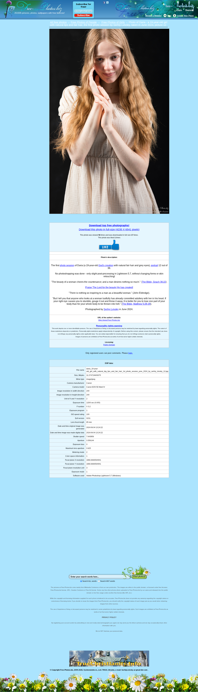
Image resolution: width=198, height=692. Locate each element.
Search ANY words (107, 581)
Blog (169, 16)
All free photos (58, 22)
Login (179, 10)
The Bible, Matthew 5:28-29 (136, 304)
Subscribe (83, 15)
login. (130, 353)
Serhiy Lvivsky (111, 309)
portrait (154, 265)
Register (189, 10)
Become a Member (153, 16)
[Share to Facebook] (104, 2)
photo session (67, 265)
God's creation (105, 265)
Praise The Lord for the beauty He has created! (109, 287)
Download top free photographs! (109, 225)
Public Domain (109, 345)
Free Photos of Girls (113, 22)
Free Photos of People (84, 22)
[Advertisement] (109, 524)
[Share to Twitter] (107, 2)
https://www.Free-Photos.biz (109, 320)
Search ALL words (89, 581)
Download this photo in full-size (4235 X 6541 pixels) (109, 229)
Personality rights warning (109, 326)
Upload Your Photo (185, 16)
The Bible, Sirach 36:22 (154, 282)
